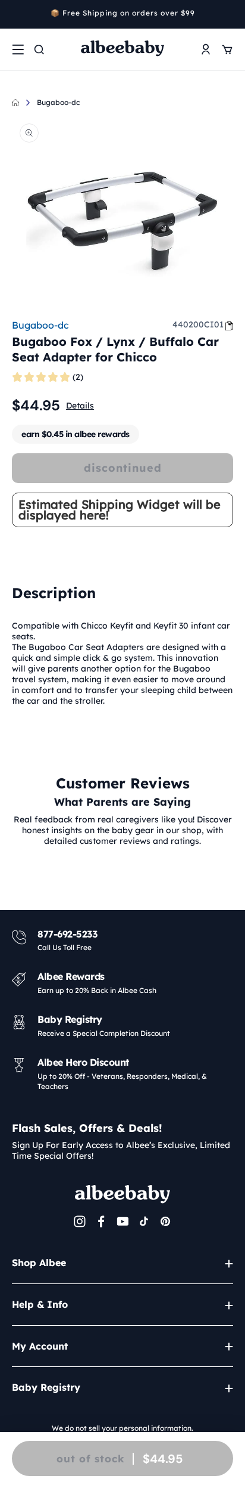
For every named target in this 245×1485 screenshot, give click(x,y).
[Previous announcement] (16, 14)
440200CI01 (198, 324)
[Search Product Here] (39, 49)
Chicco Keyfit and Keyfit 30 (135, 625)
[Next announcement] (229, 14)
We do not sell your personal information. (122, 1428)
